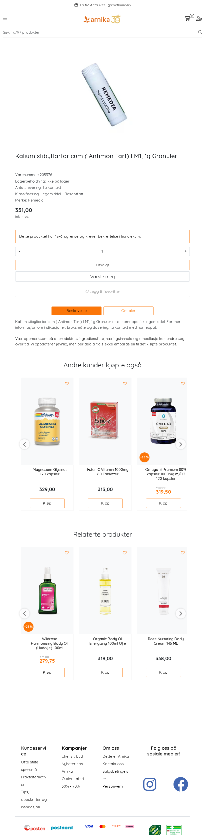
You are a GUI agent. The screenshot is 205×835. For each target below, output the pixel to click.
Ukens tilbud (72, 756)
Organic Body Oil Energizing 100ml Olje (108, 641)
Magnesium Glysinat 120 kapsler (50, 471)
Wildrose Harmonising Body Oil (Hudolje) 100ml (49, 643)
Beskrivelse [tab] (76, 310)
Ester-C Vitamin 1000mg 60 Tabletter (107, 471)
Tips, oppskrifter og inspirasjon (34, 799)
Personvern (112, 786)
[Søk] (200, 32)
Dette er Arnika (115, 756)
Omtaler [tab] (128, 310)
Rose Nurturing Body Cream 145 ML (166, 641)
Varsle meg (102, 277)
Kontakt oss (113, 763)
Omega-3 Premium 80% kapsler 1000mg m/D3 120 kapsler (165, 474)
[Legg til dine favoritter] (67, 384)
